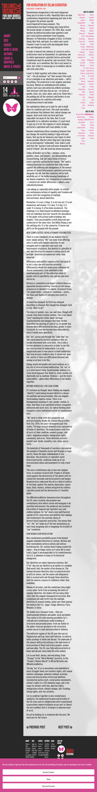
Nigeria (91, 52)
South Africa (90, 71)
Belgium (82, 28)
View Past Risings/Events (42, 753)
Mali (92, 23)
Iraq (84, 100)
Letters (83, 138)
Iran (84, 97)
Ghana (83, 81)
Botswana (82, 33)
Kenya (92, 15)
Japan (83, 108)
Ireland (83, 102)
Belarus (82, 25)
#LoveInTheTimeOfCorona (84, 114)
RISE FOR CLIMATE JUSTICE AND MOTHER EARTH (34, 755)
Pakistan (91, 55)
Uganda (91, 92)
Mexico (92, 31)
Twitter (8, 81)
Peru (92, 57)
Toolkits (47, 748)
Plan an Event (40, 749)
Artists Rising (81, 117)
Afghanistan (81, 15)
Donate (53, 748)
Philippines (90, 60)
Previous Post (37, 727)
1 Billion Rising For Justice (11, 17)
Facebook (4, 81)
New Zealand (90, 49)
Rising (92, 125)
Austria (83, 20)
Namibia (91, 41)
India (83, 92)
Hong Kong (81, 89)
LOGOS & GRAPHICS (9, 60)
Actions (8, 54)
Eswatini (82, 63)
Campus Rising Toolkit (47, 752)
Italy (83, 105)
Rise (6, 40)
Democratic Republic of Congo (81, 57)
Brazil (83, 36)
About (7, 36)
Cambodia (82, 39)
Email (12, 81)
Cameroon (82, 41)
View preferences (48, 786)
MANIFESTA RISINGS (29, 758)
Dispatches (81, 133)
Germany (82, 78)
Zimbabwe (91, 105)
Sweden (91, 84)
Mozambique (90, 36)
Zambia (91, 102)
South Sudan (90, 73)
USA (92, 100)
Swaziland (91, 81)
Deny (48, 779)
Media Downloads (48, 758)
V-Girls (92, 138)
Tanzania (91, 89)
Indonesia (82, 94)
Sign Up (11, 107)
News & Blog (11, 49)
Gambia (82, 73)
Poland (92, 63)
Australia (82, 17)
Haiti (83, 86)
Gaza (83, 76)
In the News (81, 135)
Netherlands (90, 47)
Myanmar (91, 39)
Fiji (84, 68)
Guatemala (81, 84)
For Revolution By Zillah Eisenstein (47, 5)
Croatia (83, 47)
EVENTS (7, 45)
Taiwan (92, 86)
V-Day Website (53, 745)
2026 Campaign (28, 753)
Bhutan (83, 31)
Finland (83, 71)
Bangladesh (81, 23)
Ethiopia (82, 65)
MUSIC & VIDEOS (12, 66)
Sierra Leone (90, 68)
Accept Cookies (48, 772)
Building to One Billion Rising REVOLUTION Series (81, 125)
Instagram (16, 81)
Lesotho (91, 17)
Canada (82, 44)
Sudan (92, 78)
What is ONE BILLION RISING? (28, 747)
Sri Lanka (91, 76)
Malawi (92, 20)
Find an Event (40, 745)
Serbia (92, 65)
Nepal (92, 44)
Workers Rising (34, 747)
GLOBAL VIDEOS (47, 745)
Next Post (64, 727)
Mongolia (91, 33)
